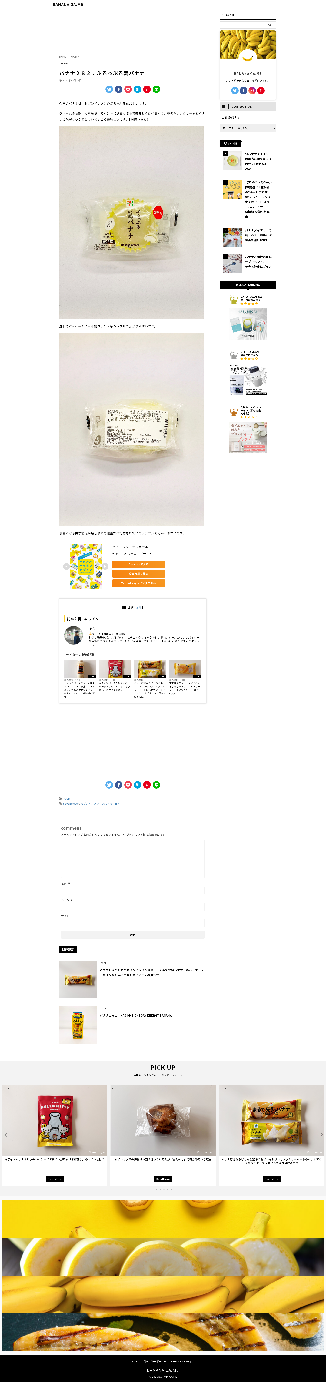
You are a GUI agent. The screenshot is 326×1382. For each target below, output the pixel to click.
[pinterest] (261, 90)
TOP (134, 1361)
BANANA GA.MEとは (182, 1361)
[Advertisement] (132, 33)
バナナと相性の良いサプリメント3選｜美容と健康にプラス (258, 262)
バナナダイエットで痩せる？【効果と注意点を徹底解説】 (258, 235)
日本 (117, 803)
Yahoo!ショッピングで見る (138, 583)
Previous (5, 1134)
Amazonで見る (139, 564)
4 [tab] (168, 1190)
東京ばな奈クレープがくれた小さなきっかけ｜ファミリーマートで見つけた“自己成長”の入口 (184, 688)
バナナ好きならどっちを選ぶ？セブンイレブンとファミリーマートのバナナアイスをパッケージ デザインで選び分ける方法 (150, 689)
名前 (65, 883)
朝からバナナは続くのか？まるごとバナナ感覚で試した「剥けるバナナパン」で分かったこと (163, 1161)
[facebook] (118, 89)
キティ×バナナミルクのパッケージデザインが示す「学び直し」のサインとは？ (114, 686)
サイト (65, 916)
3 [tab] (164, 1190)
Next (320, 1134)
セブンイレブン (90, 803)
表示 (139, 607)
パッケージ (107, 803)
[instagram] (252, 90)
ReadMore (55, 1179)
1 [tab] (156, 1190)
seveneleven (71, 803)
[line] (156, 89)
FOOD (92, 676)
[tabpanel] (54, 1135)
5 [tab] (171, 1190)
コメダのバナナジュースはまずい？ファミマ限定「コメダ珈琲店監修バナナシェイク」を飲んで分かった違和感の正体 (79, 689)
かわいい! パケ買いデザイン (132, 554)
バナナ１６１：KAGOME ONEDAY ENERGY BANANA (136, 1015)
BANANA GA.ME (68, 4)
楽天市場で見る (138, 573)
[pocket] (128, 89)
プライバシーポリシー (154, 1361)
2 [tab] (160, 1190)
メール (67, 899)
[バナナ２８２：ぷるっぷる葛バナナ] (137, 89)
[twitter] (109, 89)
